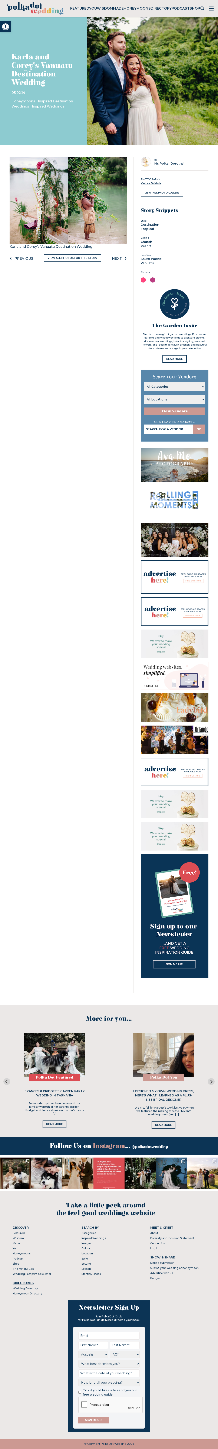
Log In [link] (154, 1248)
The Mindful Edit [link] (23, 1268)
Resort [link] (146, 246)
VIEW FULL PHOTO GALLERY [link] (162, 192)
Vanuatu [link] (147, 263)
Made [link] (118, 8)
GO (199, 429)
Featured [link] (79, 8)
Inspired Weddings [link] (48, 106)
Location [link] (87, 1253)
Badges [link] (155, 1278)
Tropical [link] (147, 229)
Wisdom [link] (105, 8)
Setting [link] (86, 1263)
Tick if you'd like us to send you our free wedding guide (110, 1392)
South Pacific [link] (151, 259)
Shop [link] (195, 8)
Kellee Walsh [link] (151, 183)
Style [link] (85, 1258)
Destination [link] (150, 225)
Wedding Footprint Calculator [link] (32, 1273)
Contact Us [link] (157, 1243)
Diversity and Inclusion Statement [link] (172, 1238)
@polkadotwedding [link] (150, 1147)
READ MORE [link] (174, 358)
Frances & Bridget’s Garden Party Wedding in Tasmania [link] (55, 1093)
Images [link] (86, 1243)
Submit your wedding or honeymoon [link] (174, 1268)
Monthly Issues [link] (91, 1273)
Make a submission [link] (162, 1262)
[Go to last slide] (6, 1081)
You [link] (93, 8)
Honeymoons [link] (137, 8)
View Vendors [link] (174, 411)
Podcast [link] (181, 8)
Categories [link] (89, 1233)
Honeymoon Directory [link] (27, 1293)
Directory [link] (161, 8)
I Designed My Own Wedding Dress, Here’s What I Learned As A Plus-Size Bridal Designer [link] (163, 1095)
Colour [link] (86, 1248)
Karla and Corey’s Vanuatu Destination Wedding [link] (51, 247)
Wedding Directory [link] (25, 1288)
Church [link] (146, 242)
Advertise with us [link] (161, 1273)
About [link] (154, 1233)
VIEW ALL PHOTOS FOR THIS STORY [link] (73, 258)
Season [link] (86, 1268)
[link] (5, 26)
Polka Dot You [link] (163, 1077)
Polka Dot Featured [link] (54, 1077)
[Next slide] (211, 1081)
